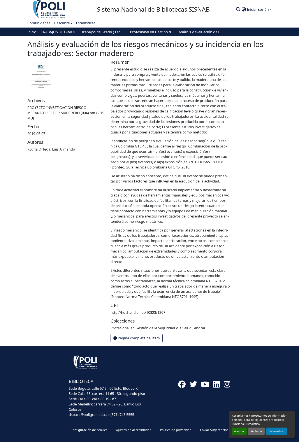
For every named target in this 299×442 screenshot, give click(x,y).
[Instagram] (227, 384)
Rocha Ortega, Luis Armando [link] (51, 149)
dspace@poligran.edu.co (89, 414)
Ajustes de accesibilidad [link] (133, 430)
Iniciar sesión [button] (258, 9)
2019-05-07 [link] (36, 133)
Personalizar (277, 431)
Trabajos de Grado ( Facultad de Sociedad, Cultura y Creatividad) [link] (103, 32)
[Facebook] (182, 384)
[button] (49, 9)
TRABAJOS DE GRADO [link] (59, 32)
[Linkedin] (216, 384)
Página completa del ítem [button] (138, 338)
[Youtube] (205, 384)
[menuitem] (63, 23)
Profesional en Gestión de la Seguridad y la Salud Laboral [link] (152, 32)
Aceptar (239, 431)
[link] (66, 113)
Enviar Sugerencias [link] (214, 430)
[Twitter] (193, 384)
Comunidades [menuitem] (38, 23)
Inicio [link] (31, 32)
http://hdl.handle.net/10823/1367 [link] (138, 312)
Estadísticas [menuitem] (85, 23)
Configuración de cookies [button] (89, 430)
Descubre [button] (62, 23)
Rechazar (256, 431)
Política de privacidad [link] (176, 430)
